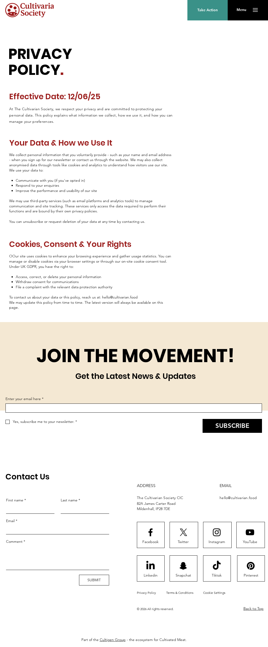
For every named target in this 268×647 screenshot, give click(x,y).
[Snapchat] (183, 566)
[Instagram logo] (216, 532)
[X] (183, 532)
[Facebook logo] (150, 532)
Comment (15, 541)
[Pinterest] (250, 566)
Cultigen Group (113, 639)
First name (16, 500)
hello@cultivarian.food (120, 297)
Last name (70, 500)
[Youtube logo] (250, 532)
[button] (241, 10)
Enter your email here (24, 398)
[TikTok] (216, 566)
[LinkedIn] (150, 566)
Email (11, 520)
